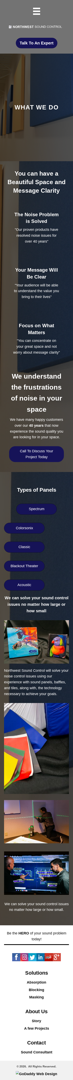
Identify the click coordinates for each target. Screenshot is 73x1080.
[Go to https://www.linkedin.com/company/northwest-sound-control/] (40, 957)
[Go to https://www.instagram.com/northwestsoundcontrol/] (24, 957)
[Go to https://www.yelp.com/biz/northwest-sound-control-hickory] (49, 957)
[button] (36, 43)
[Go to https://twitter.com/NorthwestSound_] (32, 957)
